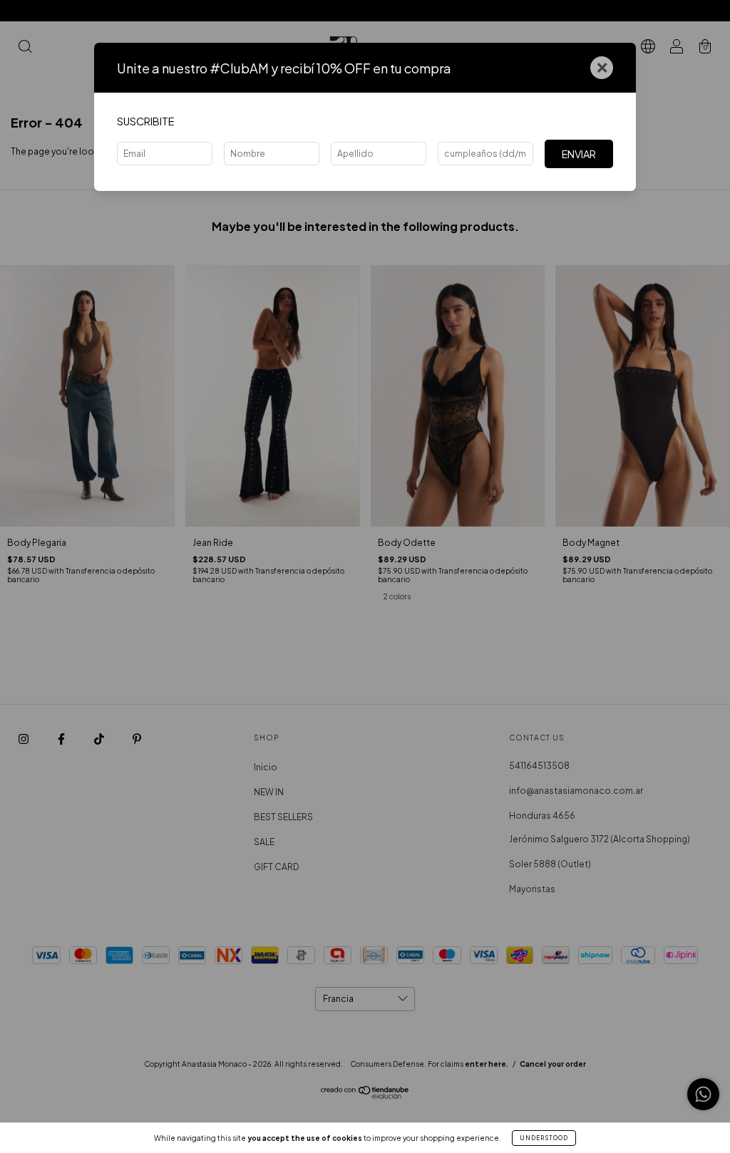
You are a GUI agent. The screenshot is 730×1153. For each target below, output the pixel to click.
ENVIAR (579, 154)
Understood (544, 1138)
